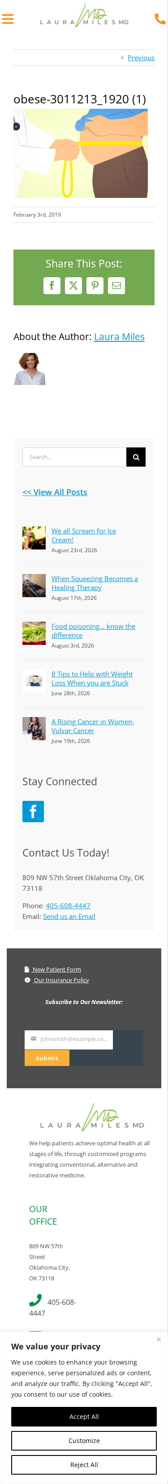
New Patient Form (56, 969)
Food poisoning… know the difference (93, 631)
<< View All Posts (54, 492)
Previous (141, 57)
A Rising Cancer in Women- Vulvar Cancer (93, 726)
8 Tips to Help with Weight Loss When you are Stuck (92, 678)
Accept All (84, 1416)
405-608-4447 (68, 905)
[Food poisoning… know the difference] (34, 627)
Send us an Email (69, 916)
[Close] (158, 1339)
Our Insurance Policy (61, 980)
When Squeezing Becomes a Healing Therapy (95, 583)
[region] (84, 1408)
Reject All (84, 1464)
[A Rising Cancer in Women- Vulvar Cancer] (34, 722)
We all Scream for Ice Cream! (84, 535)
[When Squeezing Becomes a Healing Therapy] (34, 579)
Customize (84, 1440)
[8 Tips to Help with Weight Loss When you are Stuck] (34, 674)
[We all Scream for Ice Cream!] (34, 531)
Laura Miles (119, 336)
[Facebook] (33, 811)
